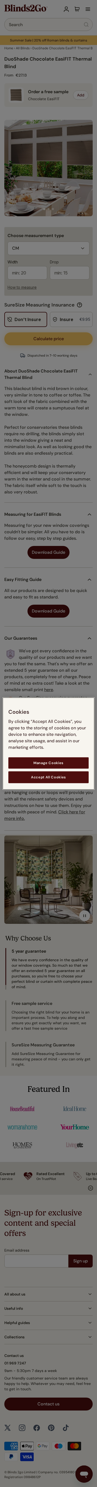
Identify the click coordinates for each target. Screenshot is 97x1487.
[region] (48, 743)
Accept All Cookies (48, 777)
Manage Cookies (48, 762)
